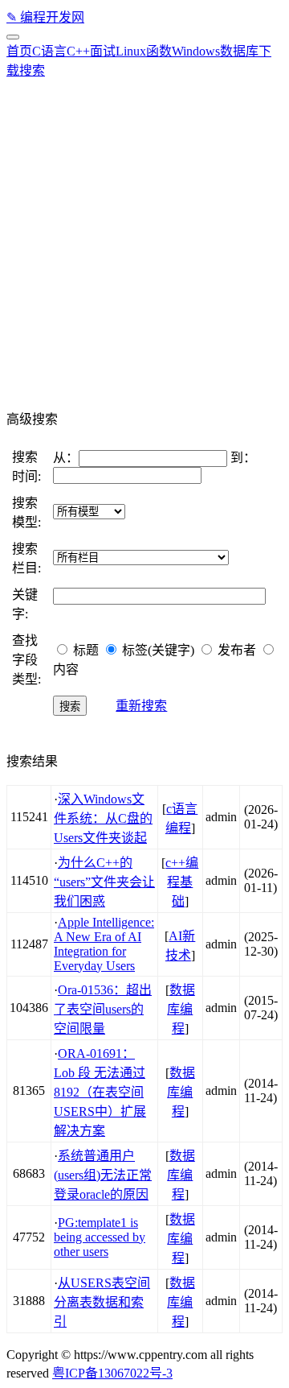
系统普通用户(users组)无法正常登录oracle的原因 (103, 1175)
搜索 (32, 70)
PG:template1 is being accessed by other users (99, 1237)
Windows (196, 51)
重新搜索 (141, 706)
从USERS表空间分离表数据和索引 (102, 1302)
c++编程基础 (181, 882)
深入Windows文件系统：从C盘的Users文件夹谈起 (103, 818)
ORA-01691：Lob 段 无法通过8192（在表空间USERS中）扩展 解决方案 (100, 1092)
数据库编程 (181, 1009)
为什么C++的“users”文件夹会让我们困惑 (104, 882)
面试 (103, 51)
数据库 (239, 51)
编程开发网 (45, 17)
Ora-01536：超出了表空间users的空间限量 (103, 1009)
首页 (19, 51)
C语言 (49, 51)
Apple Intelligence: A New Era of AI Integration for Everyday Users (104, 944)
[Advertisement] (144, 240)
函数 (159, 51)
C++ (78, 51)
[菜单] (12, 37)
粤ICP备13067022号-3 (112, 1373)
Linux (131, 51)
